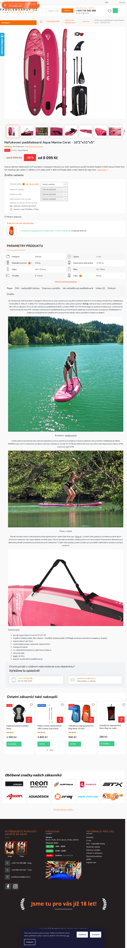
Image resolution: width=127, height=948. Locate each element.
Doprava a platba (93, 850)
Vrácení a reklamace (94, 853)
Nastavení (29, 942)
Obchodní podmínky (94, 856)
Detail (42, 744)
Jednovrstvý (71, 435)
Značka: (19, 150)
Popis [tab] (10, 288)
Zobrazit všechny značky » (63, 809)
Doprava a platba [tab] (51, 288)
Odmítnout (82, 935)
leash (15, 656)
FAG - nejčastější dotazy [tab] (27, 288)
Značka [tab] (10, 294)
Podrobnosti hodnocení (34, 147)
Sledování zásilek (93, 847)
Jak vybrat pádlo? (32, 184)
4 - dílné (50, 750)
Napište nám (91, 862)
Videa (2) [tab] (100, 288)
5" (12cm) (38, 276)
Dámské (38, 257)
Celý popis (102, 170)
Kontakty (89, 837)
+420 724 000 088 (25, 678)
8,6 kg (98, 276)
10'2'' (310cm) (40, 269)
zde (67, 936)
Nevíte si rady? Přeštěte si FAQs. (26, 209)
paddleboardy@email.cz (86, 678)
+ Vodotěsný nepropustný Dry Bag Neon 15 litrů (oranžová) (52, 230)
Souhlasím (95, 935)
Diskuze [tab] (112, 288)
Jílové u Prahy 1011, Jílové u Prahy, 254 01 (62, 840)
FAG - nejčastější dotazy (95, 844)
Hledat (67, 10)
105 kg (37, 263)
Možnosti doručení (38, 206)
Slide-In (78, 536)
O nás (88, 840)
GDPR (88, 859)
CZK (107, 2)
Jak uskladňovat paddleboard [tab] (78, 288)
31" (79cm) (100, 269)
